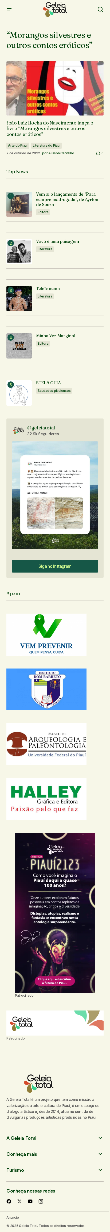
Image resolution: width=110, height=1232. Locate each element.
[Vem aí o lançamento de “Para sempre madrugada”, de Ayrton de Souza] (19, 204)
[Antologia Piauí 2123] (55, 913)
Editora (43, 212)
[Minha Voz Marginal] (19, 346)
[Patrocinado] (55, 1023)
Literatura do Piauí (46, 145)
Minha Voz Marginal (55, 335)
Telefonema (48, 288)
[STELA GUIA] (19, 393)
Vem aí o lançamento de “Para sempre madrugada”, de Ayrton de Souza (67, 199)
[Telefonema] (19, 298)
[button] (9, 9)
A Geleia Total (21, 1138)
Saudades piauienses (54, 391)
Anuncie (12, 1217)
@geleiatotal (41, 428)
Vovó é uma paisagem (57, 241)
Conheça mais (21, 1154)
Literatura (45, 249)
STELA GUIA (48, 382)
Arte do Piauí (18, 145)
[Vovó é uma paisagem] (19, 251)
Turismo (15, 1170)
